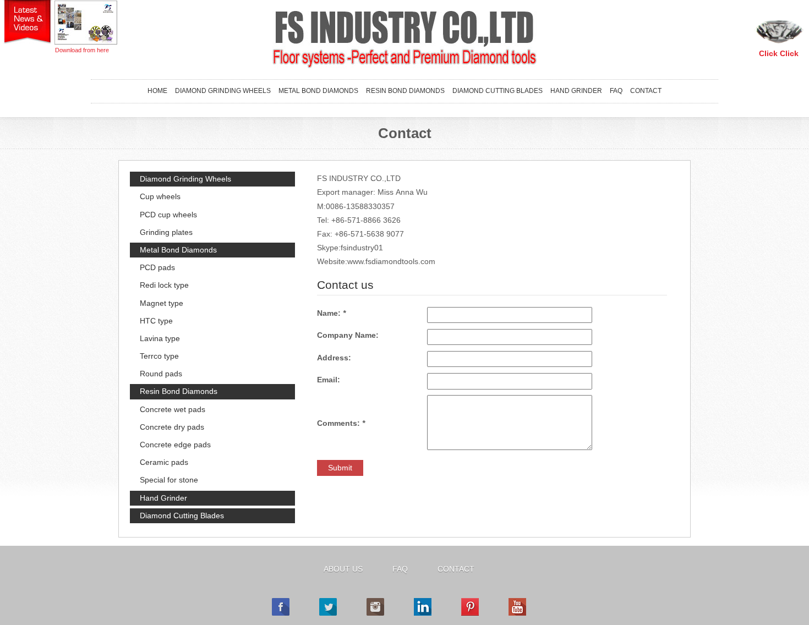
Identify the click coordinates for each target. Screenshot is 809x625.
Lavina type (160, 338)
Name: (331, 313)
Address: (334, 357)
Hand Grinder (576, 91)
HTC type (156, 320)
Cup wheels (160, 196)
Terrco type (159, 356)
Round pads (161, 373)
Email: (328, 379)
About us (343, 568)
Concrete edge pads (175, 444)
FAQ (616, 91)
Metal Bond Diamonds (318, 91)
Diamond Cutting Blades (497, 91)
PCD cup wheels (168, 214)
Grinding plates (166, 232)
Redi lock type (164, 285)
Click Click (779, 53)
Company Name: (348, 335)
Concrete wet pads (172, 409)
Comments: (341, 423)
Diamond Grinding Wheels (223, 91)
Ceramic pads (164, 462)
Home (157, 91)
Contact (646, 91)
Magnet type (161, 303)
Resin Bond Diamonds (405, 91)
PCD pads (157, 267)
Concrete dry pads (172, 427)
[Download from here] (85, 22)
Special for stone (169, 479)
